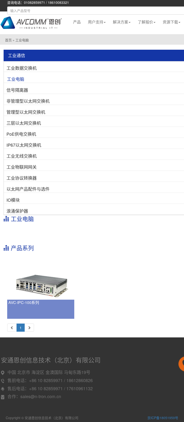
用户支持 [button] (95, 22)
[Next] (29, 328)
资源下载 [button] (170, 22)
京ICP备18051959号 (162, 417)
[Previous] (12, 328)
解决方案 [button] (120, 22)
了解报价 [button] (145, 22)
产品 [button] (77, 22)
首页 (8, 40)
